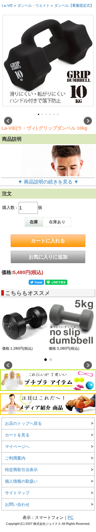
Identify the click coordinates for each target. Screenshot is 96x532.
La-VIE (7, 5)
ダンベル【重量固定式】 (74, 5)
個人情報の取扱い (21, 481)
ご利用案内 (15, 458)
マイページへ (17, 446)
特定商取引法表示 (21, 469)
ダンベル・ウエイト (33, 5)
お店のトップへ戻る (23, 423)
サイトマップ (17, 493)
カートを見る (17, 435)
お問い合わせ (17, 504)
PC (70, 517)
